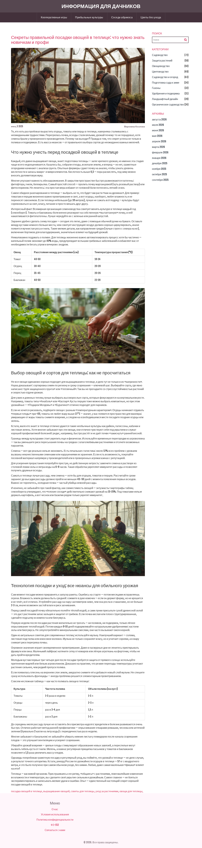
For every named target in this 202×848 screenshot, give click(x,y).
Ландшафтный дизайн (165, 99)
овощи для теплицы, (131, 791)
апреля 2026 (159, 141)
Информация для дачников (101, 6)
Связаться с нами (55, 830)
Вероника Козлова (134, 126)
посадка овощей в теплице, (27, 791)
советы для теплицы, (83, 791)
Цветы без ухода (151, 17)
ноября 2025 (159, 168)
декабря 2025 (159, 163)
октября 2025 (159, 174)
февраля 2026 (160, 152)
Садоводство (160, 55)
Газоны (156, 88)
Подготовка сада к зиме (165, 82)
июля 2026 (158, 124)
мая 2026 (157, 135)
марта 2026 (158, 146)
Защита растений (162, 60)
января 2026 (159, 158)
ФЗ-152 (55, 824)
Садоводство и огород (165, 77)
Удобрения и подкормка (166, 93)
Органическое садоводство (168, 104)
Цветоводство (160, 71)
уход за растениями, (107, 791)
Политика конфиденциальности (54, 819)
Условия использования (55, 814)
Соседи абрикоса (122, 17)
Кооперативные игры (54, 17)
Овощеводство (161, 66)
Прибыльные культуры (89, 17)
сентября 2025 (160, 179)
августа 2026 (159, 119)
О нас (55, 809)
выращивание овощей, (56, 791)
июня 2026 (158, 130)
